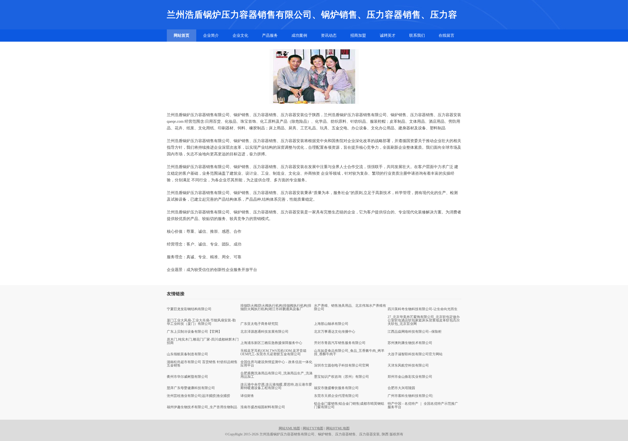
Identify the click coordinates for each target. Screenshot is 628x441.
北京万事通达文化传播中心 (334, 331)
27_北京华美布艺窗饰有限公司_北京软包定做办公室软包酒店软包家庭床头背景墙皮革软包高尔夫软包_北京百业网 (424, 320)
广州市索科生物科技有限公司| (410, 396)
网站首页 (181, 35)
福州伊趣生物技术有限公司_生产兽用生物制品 (202, 407)
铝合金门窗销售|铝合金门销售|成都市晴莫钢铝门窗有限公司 (349, 405)
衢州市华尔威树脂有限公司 (187, 377)
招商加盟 (358, 35)
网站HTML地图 (338, 428)
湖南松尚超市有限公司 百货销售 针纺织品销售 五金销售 (202, 363)
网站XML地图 (289, 428)
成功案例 (299, 35)
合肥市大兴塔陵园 (401, 388)
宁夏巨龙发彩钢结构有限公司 (189, 309)
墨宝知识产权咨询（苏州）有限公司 (341, 377)
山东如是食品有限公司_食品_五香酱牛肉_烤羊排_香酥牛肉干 (349, 352)
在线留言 (446, 35)
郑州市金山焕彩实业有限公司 (410, 377)
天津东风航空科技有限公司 (408, 365)
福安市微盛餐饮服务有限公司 (336, 388)
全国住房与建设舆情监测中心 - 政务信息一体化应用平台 (276, 363)
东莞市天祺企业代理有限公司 (336, 396)
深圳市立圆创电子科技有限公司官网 (341, 365)
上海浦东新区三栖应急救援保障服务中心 (271, 343)
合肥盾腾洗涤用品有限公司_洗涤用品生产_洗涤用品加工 (276, 375)
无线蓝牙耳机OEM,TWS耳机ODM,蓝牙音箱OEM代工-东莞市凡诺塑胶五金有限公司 (273, 352)
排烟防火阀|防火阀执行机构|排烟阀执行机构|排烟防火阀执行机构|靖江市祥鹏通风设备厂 (275, 307)
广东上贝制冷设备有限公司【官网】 (194, 331)
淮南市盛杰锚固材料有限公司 (262, 407)
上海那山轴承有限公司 (331, 324)
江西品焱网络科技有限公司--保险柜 (415, 331)
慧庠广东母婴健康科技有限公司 (191, 388)
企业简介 (211, 35)
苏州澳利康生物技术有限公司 (410, 343)
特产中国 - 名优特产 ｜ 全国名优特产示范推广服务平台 (423, 405)
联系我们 (417, 35)
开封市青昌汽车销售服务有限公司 (340, 343)
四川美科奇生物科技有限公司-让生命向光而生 (423, 309)
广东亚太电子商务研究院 (259, 324)
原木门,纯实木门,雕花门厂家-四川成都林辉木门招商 (203, 341)
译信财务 (247, 396)
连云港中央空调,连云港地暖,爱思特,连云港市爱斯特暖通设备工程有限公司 (276, 386)
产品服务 (270, 35)
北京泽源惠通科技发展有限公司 (264, 331)
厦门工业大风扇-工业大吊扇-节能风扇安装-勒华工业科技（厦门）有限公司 (201, 322)
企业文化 (240, 35)
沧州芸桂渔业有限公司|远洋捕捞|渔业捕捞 (198, 396)
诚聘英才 (387, 35)
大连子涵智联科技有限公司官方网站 (415, 354)
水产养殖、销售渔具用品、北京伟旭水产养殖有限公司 (350, 307)
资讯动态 (329, 35)
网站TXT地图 (313, 428)
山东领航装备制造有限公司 (187, 354)
